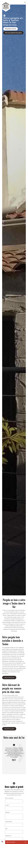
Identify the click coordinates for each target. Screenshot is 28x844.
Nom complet (9, 798)
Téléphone (8, 835)
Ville (6, 828)
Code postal (9, 821)
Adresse (7, 812)
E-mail (7, 805)
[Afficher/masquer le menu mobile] (25, 2)
